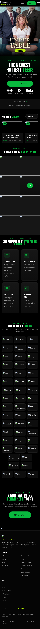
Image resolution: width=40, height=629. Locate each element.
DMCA (4, 600)
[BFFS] (32, 339)
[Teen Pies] (7, 348)
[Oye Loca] (7, 398)
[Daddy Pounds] (26, 465)
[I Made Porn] (32, 365)
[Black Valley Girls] (20, 474)
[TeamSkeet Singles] (20, 440)
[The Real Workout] (20, 423)
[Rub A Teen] (32, 398)
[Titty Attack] (32, 407)
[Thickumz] (20, 348)
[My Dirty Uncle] (13, 465)
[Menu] (38, 3)
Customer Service (27, 556)
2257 (3, 584)
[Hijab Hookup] (7, 365)
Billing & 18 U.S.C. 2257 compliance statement (18, 622)
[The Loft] (7, 423)
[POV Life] (20, 398)
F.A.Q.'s (4, 597)
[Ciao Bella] (7, 440)
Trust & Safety (25, 572)
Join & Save (20, 514)
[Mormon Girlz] (32, 390)
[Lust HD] (20, 390)
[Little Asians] (20, 373)
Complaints (25, 569)
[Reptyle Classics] (7, 474)
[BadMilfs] (20, 339)
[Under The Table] (32, 474)
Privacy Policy (6, 591)
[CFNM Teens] (32, 381)
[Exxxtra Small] (7, 339)
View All (32, 116)
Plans (3, 562)
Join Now (31, 3)
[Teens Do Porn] (32, 348)
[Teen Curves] (20, 415)
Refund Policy (6, 594)
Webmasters (25, 575)
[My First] (20, 432)
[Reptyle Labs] (32, 449)
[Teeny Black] (7, 415)
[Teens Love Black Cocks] (20, 356)
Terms (4, 587)
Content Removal (26, 566)
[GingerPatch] (32, 356)
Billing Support (26, 562)
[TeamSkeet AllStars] (7, 449)
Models (4, 559)
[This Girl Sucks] (32, 415)
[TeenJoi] (7, 373)
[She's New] (7, 407)
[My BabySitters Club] (7, 381)
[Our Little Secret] (27, 457)
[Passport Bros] (32, 423)
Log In (22, 3)
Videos (4, 556)
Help (22, 559)
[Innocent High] (20, 365)
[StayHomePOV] (14, 457)
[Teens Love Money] (20, 449)
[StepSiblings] (20, 407)
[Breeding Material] (20, 381)
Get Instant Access (20, 83)
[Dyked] (7, 390)
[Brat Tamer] (7, 432)
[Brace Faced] (32, 373)
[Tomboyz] (32, 432)
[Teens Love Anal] (7, 356)
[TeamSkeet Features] (32, 440)
